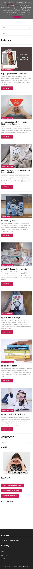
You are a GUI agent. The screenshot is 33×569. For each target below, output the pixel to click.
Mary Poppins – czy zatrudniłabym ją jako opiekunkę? (15, 171)
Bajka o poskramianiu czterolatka (14, 73)
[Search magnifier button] (31, 443)
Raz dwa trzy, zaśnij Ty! (10, 220)
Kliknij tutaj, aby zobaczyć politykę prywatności (16, 14)
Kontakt (3, 559)
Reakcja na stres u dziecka (11, 490)
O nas (2, 551)
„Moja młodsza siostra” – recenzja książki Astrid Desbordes (14, 123)
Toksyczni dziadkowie (10, 495)
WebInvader (25, 566)
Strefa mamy (6, 217)
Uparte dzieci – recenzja (10, 317)
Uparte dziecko (7, 70)
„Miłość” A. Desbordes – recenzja (14, 269)
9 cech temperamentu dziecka (12, 485)
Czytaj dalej (6, 88)
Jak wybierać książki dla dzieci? (13, 414)
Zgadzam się (17, 17)
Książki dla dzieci (7, 118)
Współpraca (4, 555)
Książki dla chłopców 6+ (10, 366)
